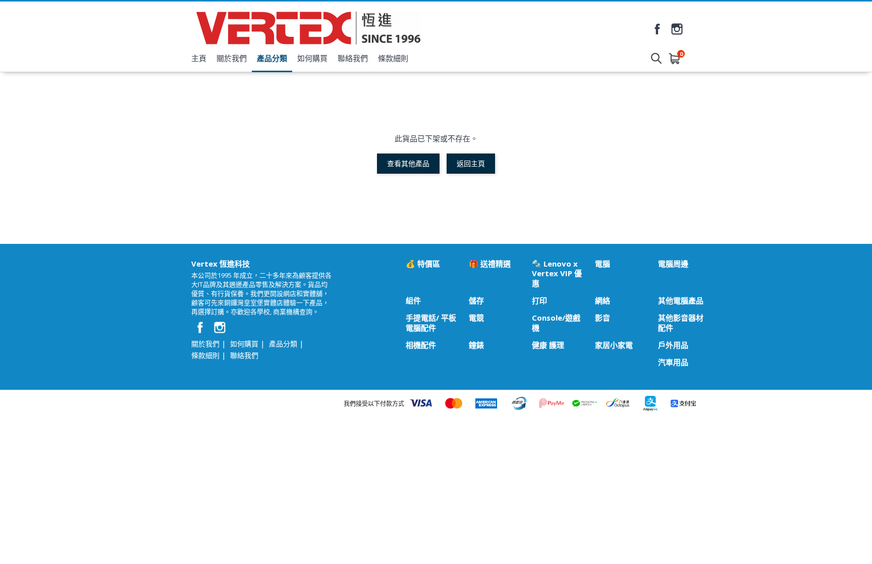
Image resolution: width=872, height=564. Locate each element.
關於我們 (231, 58)
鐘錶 (476, 345)
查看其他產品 (408, 163)
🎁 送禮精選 (490, 264)
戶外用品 (673, 345)
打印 (539, 300)
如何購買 (312, 58)
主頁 (198, 58)
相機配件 (421, 345)
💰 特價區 (423, 264)
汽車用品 (673, 362)
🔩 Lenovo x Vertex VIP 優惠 (557, 273)
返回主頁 (471, 163)
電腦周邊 (673, 264)
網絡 (602, 300)
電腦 (602, 264)
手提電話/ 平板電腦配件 (431, 322)
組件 (413, 300)
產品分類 (272, 58)
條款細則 (393, 58)
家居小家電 (614, 345)
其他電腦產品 (680, 300)
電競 (476, 318)
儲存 (476, 300)
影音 (602, 318)
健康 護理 (548, 345)
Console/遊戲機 (556, 322)
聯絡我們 (353, 58)
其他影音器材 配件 (680, 322)
